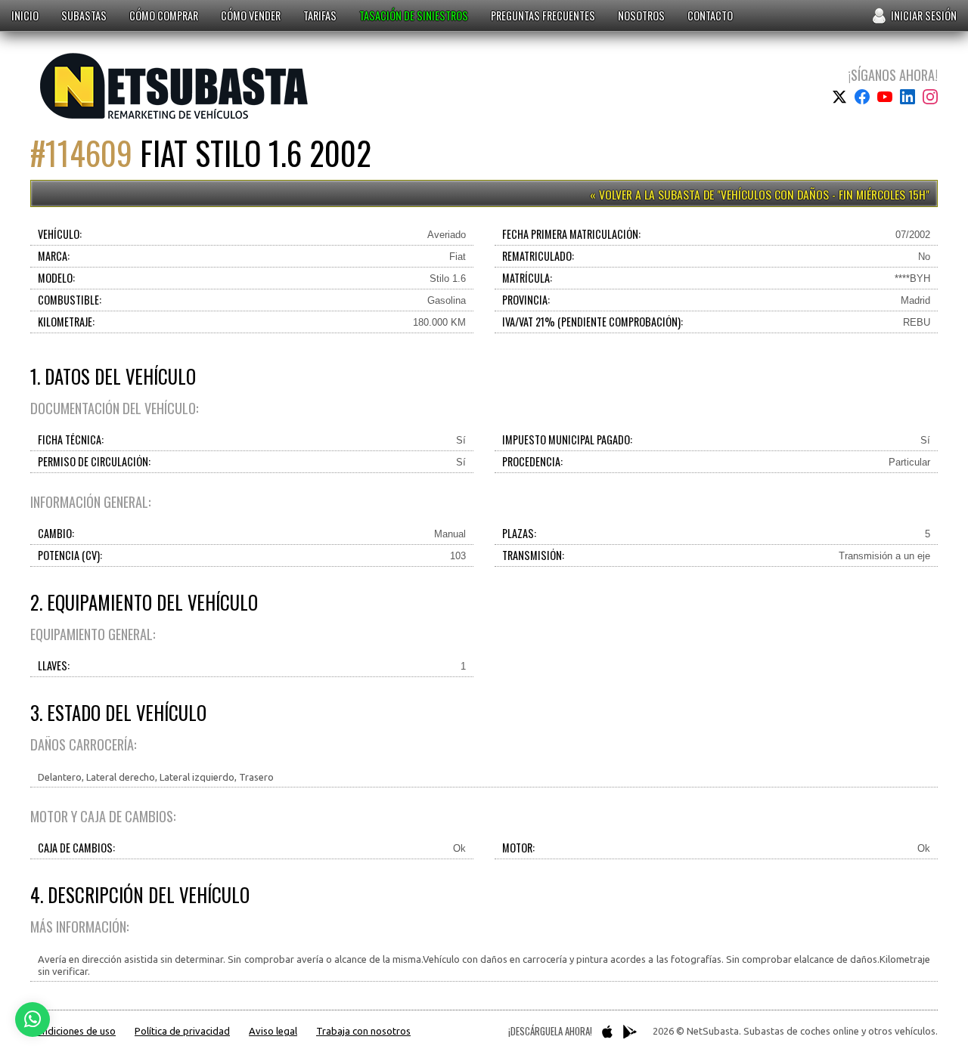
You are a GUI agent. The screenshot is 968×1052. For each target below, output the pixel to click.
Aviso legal (273, 1031)
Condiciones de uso (73, 1031)
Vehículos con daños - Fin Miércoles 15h (823, 194)
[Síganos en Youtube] (884, 96)
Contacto (710, 15)
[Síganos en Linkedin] (907, 96)
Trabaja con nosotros (363, 1031)
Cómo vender (251, 15)
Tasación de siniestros (413, 15)
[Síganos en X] (839, 96)
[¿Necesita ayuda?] (32, 1019)
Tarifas (320, 15)
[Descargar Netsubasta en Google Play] (630, 1031)
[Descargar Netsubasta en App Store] (607, 1031)
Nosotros (641, 15)
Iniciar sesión (924, 15)
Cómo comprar (163, 15)
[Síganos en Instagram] (930, 96)
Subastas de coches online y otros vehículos (174, 86)
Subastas (84, 15)
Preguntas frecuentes (543, 15)
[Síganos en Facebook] (862, 96)
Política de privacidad (182, 1031)
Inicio (25, 15)
